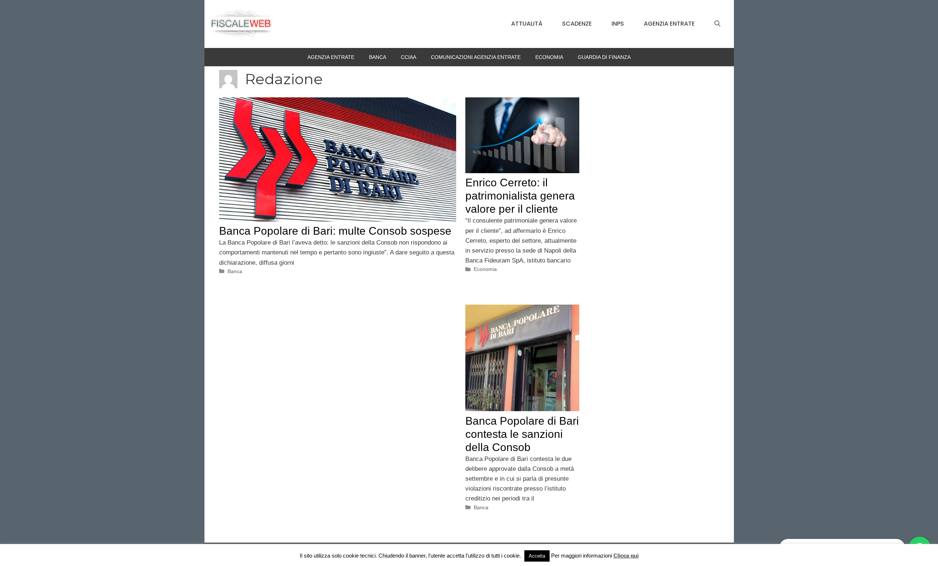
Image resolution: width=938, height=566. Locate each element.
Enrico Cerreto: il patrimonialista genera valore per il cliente (520, 195)
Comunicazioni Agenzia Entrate (476, 57)
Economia (549, 57)
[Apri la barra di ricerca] (717, 24)
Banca (377, 57)
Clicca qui (626, 555)
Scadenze (577, 23)
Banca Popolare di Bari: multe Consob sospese (335, 231)
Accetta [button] (537, 556)
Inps (618, 23)
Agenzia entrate (669, 23)
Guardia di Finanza (604, 57)
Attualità (526, 23)
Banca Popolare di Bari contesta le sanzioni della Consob (522, 434)
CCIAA (408, 57)
